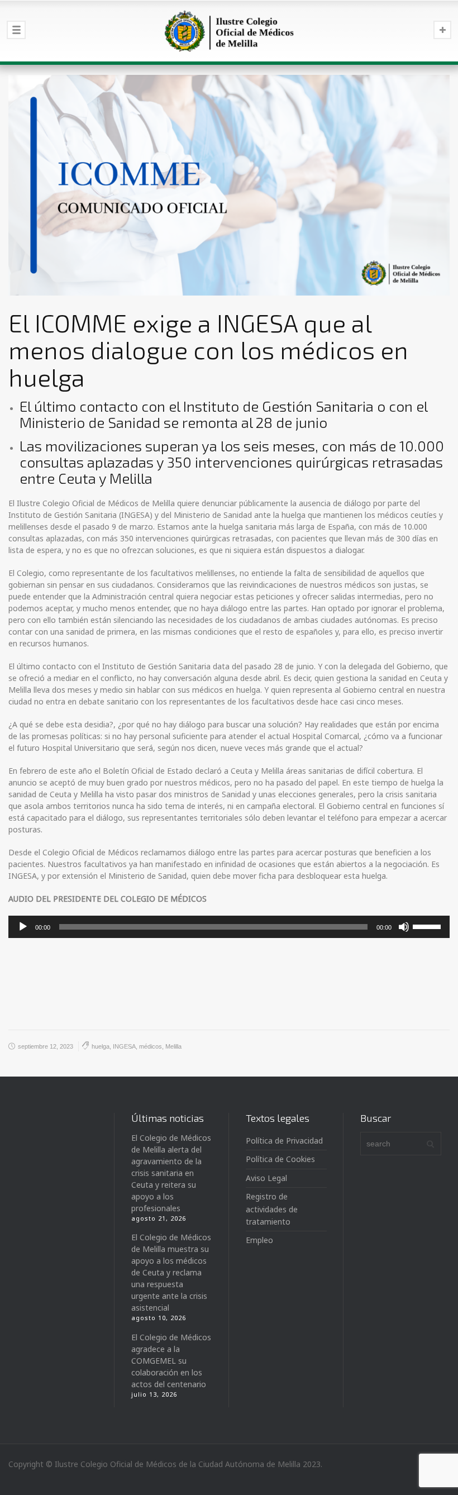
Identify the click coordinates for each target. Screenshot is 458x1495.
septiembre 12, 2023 (45, 1046)
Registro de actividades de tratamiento (272, 1209)
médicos (150, 1046)
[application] (229, 927)
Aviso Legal (266, 1178)
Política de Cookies (280, 1159)
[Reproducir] (22, 926)
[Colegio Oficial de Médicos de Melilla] (229, 30)
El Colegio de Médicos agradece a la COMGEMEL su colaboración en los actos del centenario (171, 1360)
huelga (100, 1046)
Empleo (259, 1240)
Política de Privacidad (284, 1140)
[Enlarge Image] (229, 185)
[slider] (428, 926)
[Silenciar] (403, 926)
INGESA (124, 1046)
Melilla (173, 1046)
